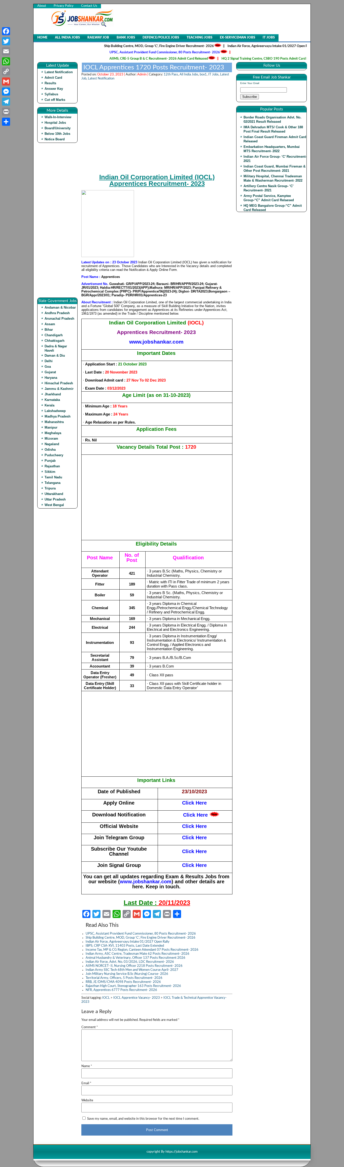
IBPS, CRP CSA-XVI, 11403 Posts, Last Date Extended (125, 945)
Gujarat (50, 372)
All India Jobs (67, 37)
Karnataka (52, 400)
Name (86, 1066)
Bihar (49, 329)
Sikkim (50, 472)
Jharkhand (53, 394)
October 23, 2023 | (111, 74)
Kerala (49, 405)
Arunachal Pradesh (59, 318)
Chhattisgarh (54, 341)
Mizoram (51, 438)
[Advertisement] (58, 222)
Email (86, 1083)
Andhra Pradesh (57, 313)
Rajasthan (52, 466)
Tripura (50, 488)
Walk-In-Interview (58, 117)
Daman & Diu (55, 355)
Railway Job (98, 37)
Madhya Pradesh (58, 416)
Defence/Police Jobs (161, 37)
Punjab (50, 461)
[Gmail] (6, 81)
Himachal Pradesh (59, 383)
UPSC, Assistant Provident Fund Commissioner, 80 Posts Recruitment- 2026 (147, 52)
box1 (203, 74)
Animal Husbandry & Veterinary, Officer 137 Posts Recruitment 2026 (135, 958)
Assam (50, 324)
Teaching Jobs (199, 37)
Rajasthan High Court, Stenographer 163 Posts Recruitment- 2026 (133, 986)
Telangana (52, 483)
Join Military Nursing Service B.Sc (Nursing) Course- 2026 (127, 974)
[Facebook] (6, 31)
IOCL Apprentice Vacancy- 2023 (136, 997)
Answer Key (54, 89)
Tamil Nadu (53, 477)
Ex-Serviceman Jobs (237, 37)
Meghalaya (53, 433)
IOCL (106, 997)
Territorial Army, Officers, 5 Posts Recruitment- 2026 (124, 978)
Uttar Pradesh (55, 499)
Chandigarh (54, 335)
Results (50, 83)
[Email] (6, 51)
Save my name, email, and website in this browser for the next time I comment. (143, 1118)
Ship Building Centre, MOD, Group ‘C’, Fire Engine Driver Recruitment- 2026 (142, 46)
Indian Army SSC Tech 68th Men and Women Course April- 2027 (132, 970)
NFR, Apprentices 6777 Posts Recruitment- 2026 (121, 990)
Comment (89, 1027)
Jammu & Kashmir (59, 389)
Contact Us (89, 6)
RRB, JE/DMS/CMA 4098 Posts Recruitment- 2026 (123, 982)
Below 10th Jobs (57, 134)
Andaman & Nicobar (60, 307)
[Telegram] (6, 102)
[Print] (6, 112)
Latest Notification (59, 72)
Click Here (195, 815)
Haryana (51, 378)
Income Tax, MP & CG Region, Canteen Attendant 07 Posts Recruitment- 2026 (142, 949)
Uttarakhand (54, 494)
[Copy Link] (6, 71)
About (41, 6)
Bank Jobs (126, 37)
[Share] (6, 122)
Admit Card (53, 77)
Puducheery (54, 455)
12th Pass (171, 74)
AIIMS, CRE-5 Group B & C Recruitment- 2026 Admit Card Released (141, 58)
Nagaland (52, 444)
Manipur (51, 427)
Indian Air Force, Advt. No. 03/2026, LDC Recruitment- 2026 (130, 962)
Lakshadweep (55, 411)
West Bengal (54, 505)
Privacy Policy (64, 6)
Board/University (58, 128)
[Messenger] (6, 92)
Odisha (50, 449)
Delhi (49, 361)
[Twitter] (6, 41)
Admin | (143, 74)
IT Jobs (269, 37)
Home (42, 37)
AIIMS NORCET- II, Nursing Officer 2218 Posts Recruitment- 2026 (134, 966)
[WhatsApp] (6, 61)
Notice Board (55, 139)
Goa (48, 366)
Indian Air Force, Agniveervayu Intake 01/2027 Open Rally (252, 46)
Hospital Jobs (55, 122)
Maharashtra (54, 422)
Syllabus (51, 94)
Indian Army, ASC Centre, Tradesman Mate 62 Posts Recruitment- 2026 (137, 953)
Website (87, 1100)
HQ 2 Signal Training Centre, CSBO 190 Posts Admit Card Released (253, 58)
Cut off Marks (55, 100)
